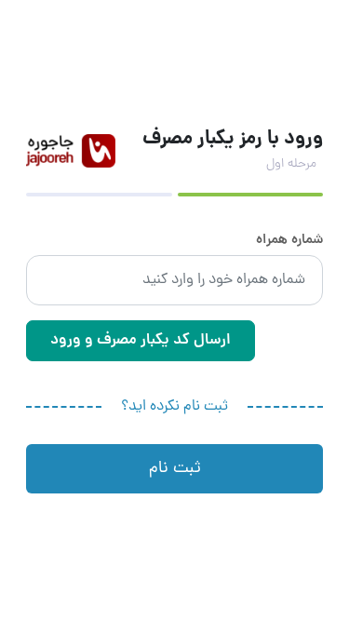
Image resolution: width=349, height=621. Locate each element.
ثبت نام (175, 468)
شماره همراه (289, 241)
